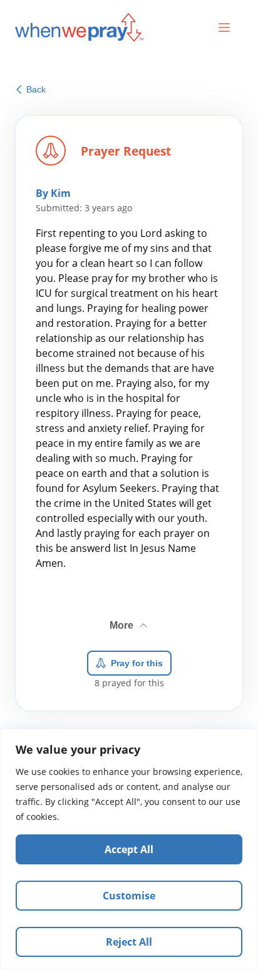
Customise (129, 895)
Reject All (129, 942)
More (130, 621)
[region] (129, 849)
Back (36, 89)
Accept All (129, 849)
